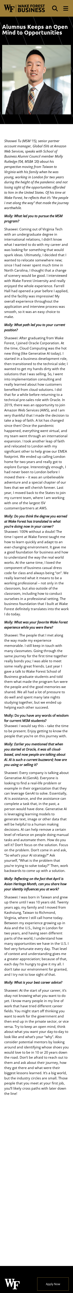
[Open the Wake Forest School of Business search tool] (55, 8)
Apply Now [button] (53, 1284)
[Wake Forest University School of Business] (24, 8)
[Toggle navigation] (66, 8)
